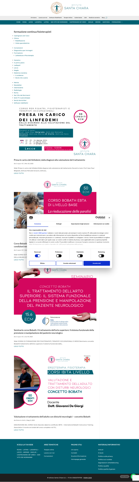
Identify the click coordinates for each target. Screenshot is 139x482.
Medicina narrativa (94, 17)
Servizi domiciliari (20, 100)
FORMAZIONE (116, 22)
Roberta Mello (21, 420)
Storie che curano (21, 78)
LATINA (46, 22)
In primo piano (19, 63)
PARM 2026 (87, 478)
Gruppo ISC (20, 163)
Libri (85, 17)
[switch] (59, 255)
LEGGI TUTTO (19, 173)
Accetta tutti (97, 263)
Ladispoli (17, 65)
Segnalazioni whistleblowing (108, 463)
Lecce (16, 68)
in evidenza (19, 75)
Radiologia (18, 90)
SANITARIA (106, 22)
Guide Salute (78, 17)
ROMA (25, 22)
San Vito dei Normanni (22, 95)
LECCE (31, 22)
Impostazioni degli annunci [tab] (80, 224)
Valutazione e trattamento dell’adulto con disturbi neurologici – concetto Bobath (52, 416)
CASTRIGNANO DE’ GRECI (78, 22)
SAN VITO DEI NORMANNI (59, 22)
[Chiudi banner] (109, 217)
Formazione (18, 53)
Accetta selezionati (69, 263)
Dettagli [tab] (58, 224)
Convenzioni (18, 48)
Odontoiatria (18, 88)
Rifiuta (42, 263)
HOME (18, 22)
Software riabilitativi (21, 103)
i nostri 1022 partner (40, 233)
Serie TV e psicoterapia (22, 98)
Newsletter (18, 85)
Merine (16, 82)
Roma (16, 93)
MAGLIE (90, 22)
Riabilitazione (20, 41)
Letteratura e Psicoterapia (24, 55)
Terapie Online (68, 17)
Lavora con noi (43, 17)
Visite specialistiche (22, 43)
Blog (103, 17)
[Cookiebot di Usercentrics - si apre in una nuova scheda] (97, 217)
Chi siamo (34, 17)
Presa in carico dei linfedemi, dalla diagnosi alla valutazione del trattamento (49, 160)
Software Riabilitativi (55, 17)
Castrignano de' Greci (21, 36)
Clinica (16, 38)
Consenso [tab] (37, 224)
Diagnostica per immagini (23, 50)
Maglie (16, 70)
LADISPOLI (38, 22)
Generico (17, 60)
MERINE (98, 22)
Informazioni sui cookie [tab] (101, 224)
